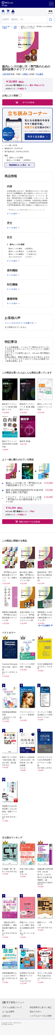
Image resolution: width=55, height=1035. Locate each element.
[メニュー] (51, 4)
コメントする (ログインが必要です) (19, 323)
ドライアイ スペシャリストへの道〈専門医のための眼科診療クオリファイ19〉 (23, 499)
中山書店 (39, 74)
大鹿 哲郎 (15, 27)
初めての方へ (36, 1012)
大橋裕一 (25, 74)
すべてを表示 (44, 625)
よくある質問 (8, 1012)
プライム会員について (12, 1007)
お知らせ (6, 1016)
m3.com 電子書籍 (6, 27)
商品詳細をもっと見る (18, 165)
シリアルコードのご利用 (40, 1016)
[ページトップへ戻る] (51, 1031)
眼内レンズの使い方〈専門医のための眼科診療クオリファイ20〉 (24, 484)
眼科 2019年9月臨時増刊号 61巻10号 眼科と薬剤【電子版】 (24, 491)
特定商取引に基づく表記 (40, 1007)
